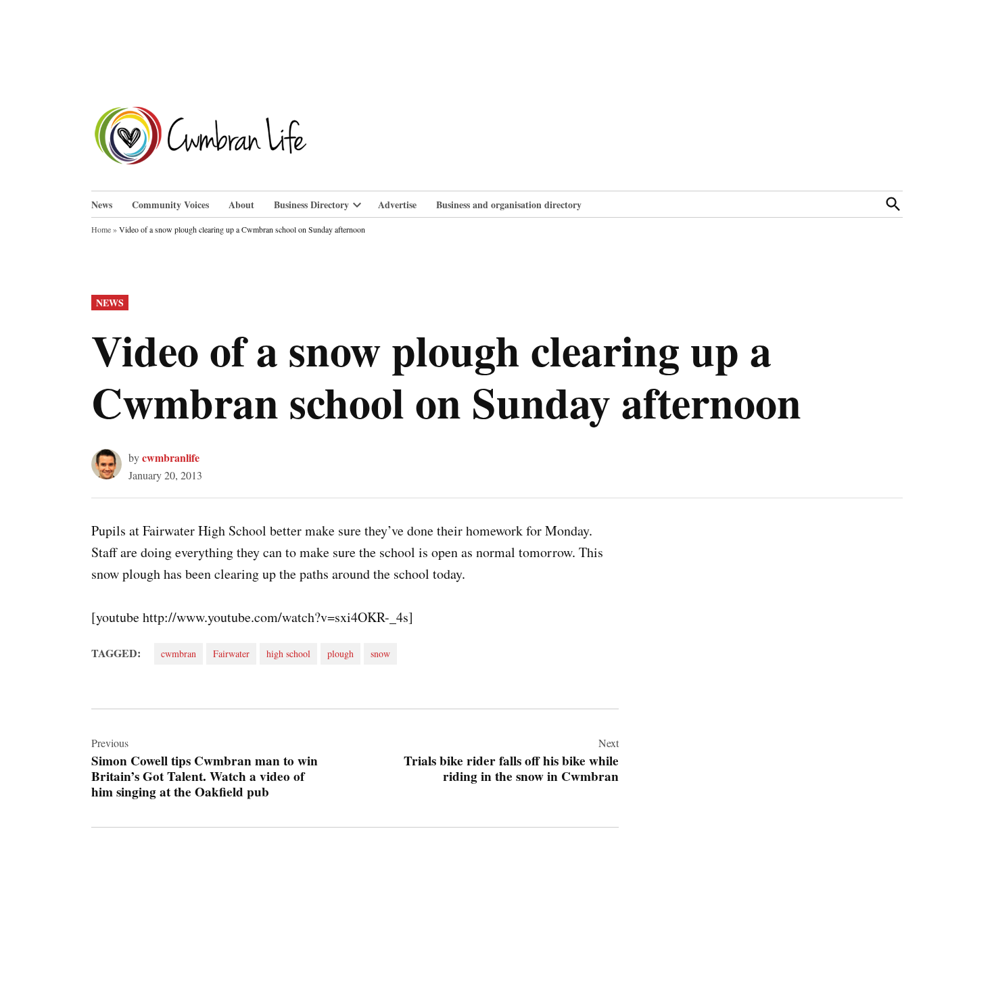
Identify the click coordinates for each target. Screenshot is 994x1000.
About (241, 204)
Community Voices (170, 204)
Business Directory (311, 204)
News (101, 204)
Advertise (397, 204)
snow (380, 653)
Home (101, 229)
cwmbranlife (170, 457)
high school (288, 653)
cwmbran (178, 653)
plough (340, 653)
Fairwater (231, 653)
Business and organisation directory (509, 204)
